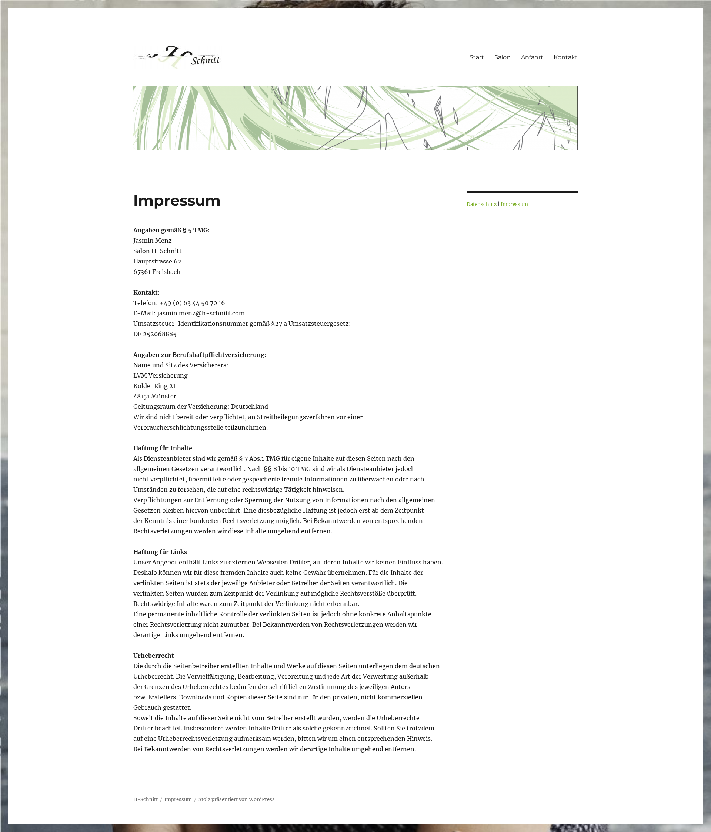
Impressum (514, 204)
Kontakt (566, 57)
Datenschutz (482, 204)
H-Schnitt (145, 799)
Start (477, 57)
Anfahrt (532, 57)
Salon (502, 57)
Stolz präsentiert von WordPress (236, 799)
